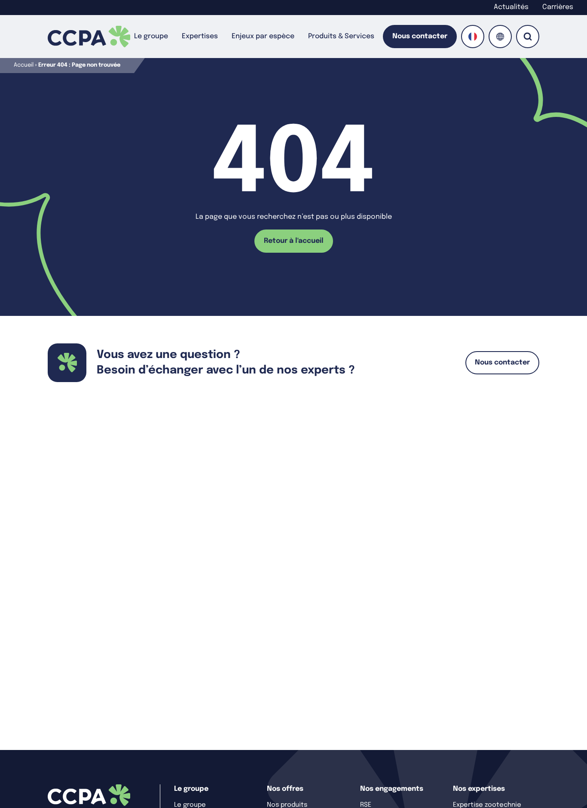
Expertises (200, 36)
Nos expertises (479, 789)
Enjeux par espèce (263, 36)
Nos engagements (391, 789)
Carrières (557, 7)
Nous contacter (419, 36)
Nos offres (285, 789)
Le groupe (151, 36)
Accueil (24, 65)
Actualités (511, 7)
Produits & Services (341, 36)
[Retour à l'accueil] (89, 36)
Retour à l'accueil (294, 241)
